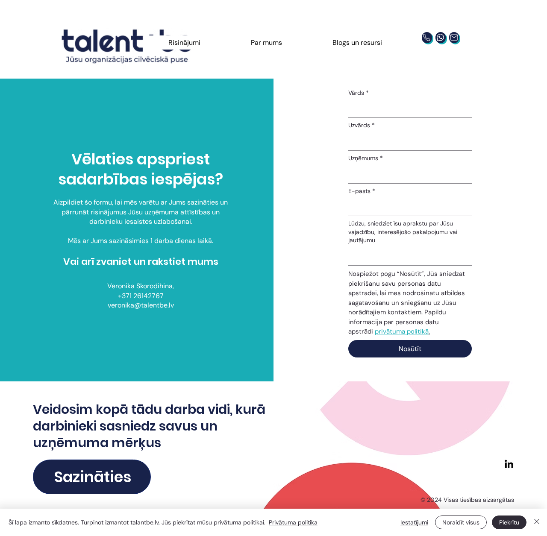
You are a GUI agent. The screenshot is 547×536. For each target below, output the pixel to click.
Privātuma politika (293, 522)
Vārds (358, 93)
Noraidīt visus (460, 522)
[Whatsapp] (440, 37)
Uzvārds (361, 125)
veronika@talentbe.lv (141, 305)
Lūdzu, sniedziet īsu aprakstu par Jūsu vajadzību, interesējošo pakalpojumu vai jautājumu (402, 232)
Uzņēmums (365, 158)
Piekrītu (509, 522)
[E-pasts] (454, 37)
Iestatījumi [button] (414, 522)
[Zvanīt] (427, 37)
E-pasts (361, 191)
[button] (185, 42)
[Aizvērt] (537, 522)
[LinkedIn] (509, 465)
